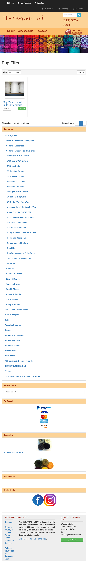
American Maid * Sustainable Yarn (20, 207)
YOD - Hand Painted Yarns (16, 309)
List (12, 72)
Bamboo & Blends (13, 273)
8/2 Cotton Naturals (14, 186)
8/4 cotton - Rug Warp (15, 196)
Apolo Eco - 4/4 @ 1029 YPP (18, 212)
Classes (8, 543)
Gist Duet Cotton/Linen (16, 222)
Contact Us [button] (73, 540)
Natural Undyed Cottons (16, 243)
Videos (8, 371)
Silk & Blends (11, 299)
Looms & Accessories (15, 335)
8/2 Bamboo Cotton (14, 171)
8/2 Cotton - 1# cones (15, 181)
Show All (10, 263)
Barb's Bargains (12, 314)
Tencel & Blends (12, 284)
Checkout (79, 8)
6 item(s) (64, 8)
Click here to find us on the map (32, 538)
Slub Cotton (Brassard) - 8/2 (18, 258)
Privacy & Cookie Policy (9, 532)
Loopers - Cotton (12, 345)
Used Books (10, 350)
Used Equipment (12, 340)
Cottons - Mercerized (14, 145)
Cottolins (9, 268)
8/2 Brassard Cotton (15, 176)
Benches (9, 330)
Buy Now (22, 108)
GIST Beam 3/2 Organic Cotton (19, 217)
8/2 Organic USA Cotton (16, 191)
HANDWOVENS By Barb (15, 366)
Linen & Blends (12, 279)
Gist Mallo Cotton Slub (15, 227)
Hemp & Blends (12, 304)
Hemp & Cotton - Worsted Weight (20, 232)
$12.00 (7, 108)
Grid (18, 72)
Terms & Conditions (9, 539)
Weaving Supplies (13, 325)
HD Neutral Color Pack (13, 448)
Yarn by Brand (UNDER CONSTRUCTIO (22, 376)
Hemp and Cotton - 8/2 (15, 237)
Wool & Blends (12, 289)
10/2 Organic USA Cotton (17, 155)
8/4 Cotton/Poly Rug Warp (17, 202)
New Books (10, 355)
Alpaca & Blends (13, 294)
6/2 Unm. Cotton (13, 166)
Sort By (80, 72)
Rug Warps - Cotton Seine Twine (20, 253)
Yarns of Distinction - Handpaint (19, 140)
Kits (7, 319)
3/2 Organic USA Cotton (16, 161)
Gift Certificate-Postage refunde (19, 361)
